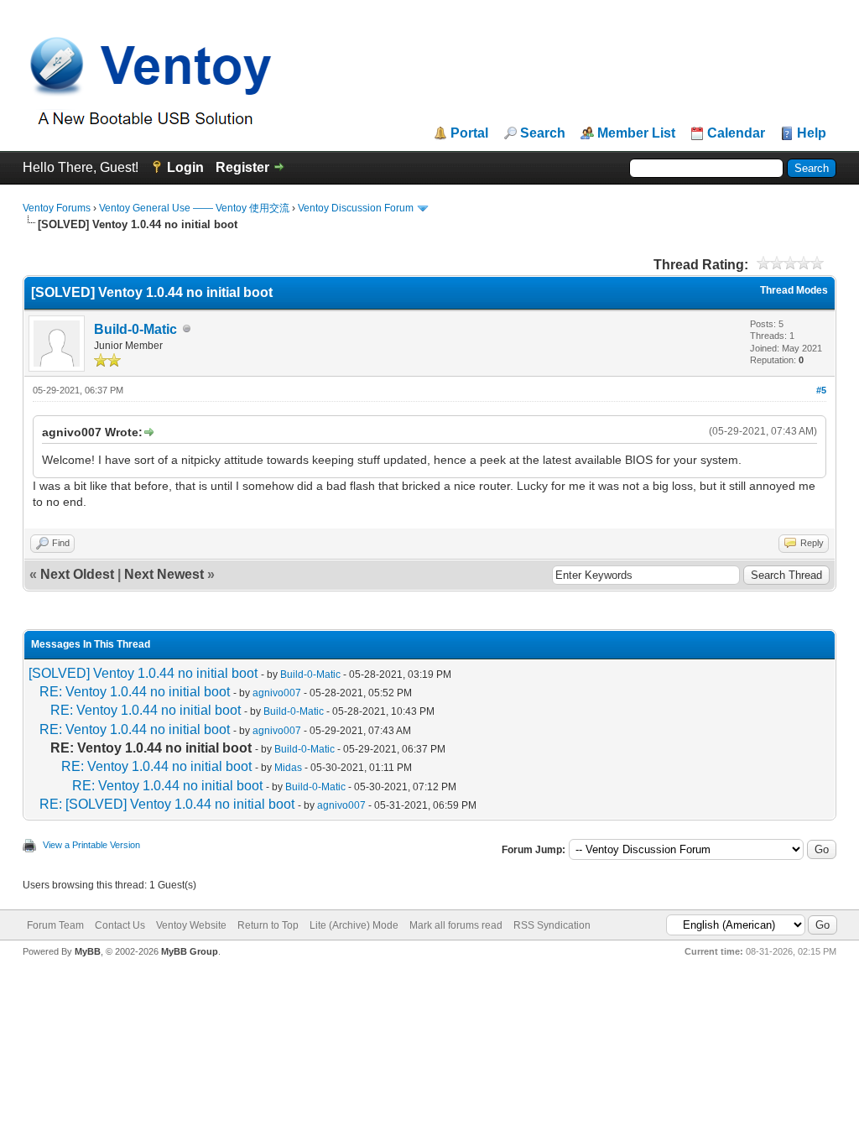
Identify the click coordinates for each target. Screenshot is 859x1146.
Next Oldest (77, 574)
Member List (636, 133)
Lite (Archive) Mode (354, 925)
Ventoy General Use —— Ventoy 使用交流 (194, 208)
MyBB (88, 951)
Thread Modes (794, 290)
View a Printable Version (91, 845)
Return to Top (268, 925)
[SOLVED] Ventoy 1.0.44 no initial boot (143, 673)
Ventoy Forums (57, 208)
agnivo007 (276, 693)
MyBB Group (189, 951)
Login (185, 167)
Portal (469, 133)
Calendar (736, 133)
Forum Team (55, 925)
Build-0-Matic (135, 329)
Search (542, 133)
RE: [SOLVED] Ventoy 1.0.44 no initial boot (166, 804)
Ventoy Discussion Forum (356, 208)
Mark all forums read (455, 925)
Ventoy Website (191, 925)
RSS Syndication (552, 925)
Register (242, 167)
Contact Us (120, 925)
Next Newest (164, 574)
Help (811, 133)
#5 (821, 390)
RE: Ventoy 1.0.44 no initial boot (134, 692)
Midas (288, 768)
